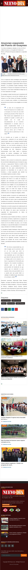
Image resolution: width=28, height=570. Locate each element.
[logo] (14, 3)
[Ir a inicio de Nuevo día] (13, 494)
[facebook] (2, 545)
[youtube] (12, 545)
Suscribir (24, 555)
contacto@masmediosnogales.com (9, 506)
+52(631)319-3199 (6, 504)
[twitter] (5, 545)
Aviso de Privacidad (14, 564)
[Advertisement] (14, 22)
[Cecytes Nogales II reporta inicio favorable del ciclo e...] (4, 520)
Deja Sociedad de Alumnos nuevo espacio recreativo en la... (17, 526)
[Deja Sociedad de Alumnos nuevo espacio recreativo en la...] (4, 527)
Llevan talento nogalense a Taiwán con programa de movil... (17, 533)
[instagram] (9, 545)
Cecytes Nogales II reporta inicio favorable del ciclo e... (17, 519)
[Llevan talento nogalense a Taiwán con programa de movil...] (4, 534)
